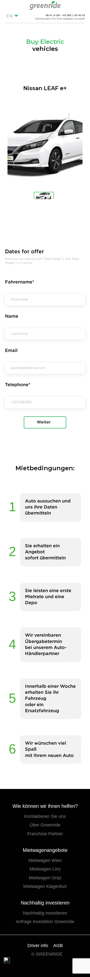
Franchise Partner (45, 833)
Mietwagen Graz (45, 877)
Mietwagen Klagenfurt (45, 886)
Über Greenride (45, 824)
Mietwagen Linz (45, 869)
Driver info (38, 945)
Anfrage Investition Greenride (45, 921)
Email (11, 351)
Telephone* (17, 385)
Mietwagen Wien (45, 860)
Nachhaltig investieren (45, 913)
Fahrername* (19, 282)
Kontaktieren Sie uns (45, 816)
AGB (58, 945)
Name (11, 316)
